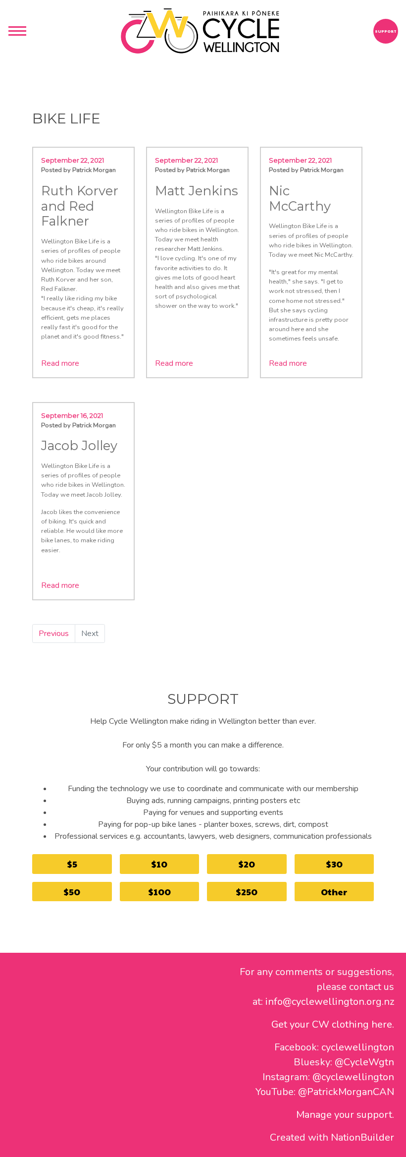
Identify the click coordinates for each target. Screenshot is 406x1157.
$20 (246, 864)
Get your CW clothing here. (332, 1024)
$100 (159, 891)
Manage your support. (345, 1114)
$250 (246, 891)
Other (334, 891)
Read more (60, 363)
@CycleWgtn (364, 1062)
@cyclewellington (353, 1077)
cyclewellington (357, 1047)
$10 (159, 864)
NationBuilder (362, 1137)
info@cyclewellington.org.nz (329, 1001)
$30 (334, 864)
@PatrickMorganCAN (346, 1092)
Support (386, 31)
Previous (54, 633)
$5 (72, 864)
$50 (71, 891)
